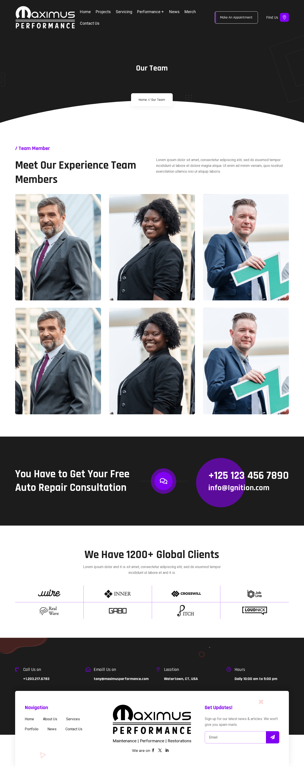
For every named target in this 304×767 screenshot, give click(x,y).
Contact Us (89, 23)
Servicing (124, 11)
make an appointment (236, 17)
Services (73, 719)
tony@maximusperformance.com (121, 678)
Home (85, 11)
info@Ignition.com (239, 488)
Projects (103, 11)
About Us (50, 719)
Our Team (158, 99)
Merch (190, 11)
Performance (148, 11)
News (174, 11)
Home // (144, 99)
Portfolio (32, 729)
